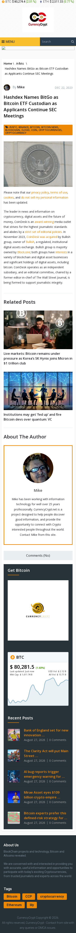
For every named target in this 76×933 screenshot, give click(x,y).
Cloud (25, 130)
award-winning (44, 222)
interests (61, 252)
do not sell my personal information (44, 197)
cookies (9, 197)
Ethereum (14, 905)
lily (32, 905)
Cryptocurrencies (50, 130)
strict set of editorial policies (43, 232)
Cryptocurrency (15, 133)
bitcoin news (49, 127)
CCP (28, 896)
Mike (21, 87)
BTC (19, 657)
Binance (24, 127)
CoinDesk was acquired (42, 237)
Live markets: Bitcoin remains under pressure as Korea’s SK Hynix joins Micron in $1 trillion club (38, 358)
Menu (10, 42)
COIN (34, 130)
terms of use (58, 192)
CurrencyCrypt (26, 917)
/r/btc (13, 127)
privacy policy (40, 192)
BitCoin (35, 127)
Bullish (30, 242)
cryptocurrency (52, 896)
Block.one (23, 252)
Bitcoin (12, 896)
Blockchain (12, 130)
